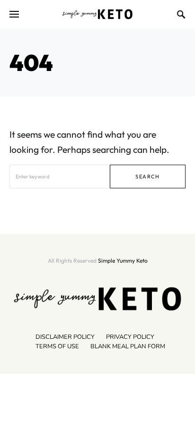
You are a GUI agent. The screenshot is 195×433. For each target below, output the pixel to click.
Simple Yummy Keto (123, 260)
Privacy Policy (130, 337)
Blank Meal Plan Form (127, 346)
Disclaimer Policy (65, 337)
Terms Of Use (57, 346)
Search (147, 176)
